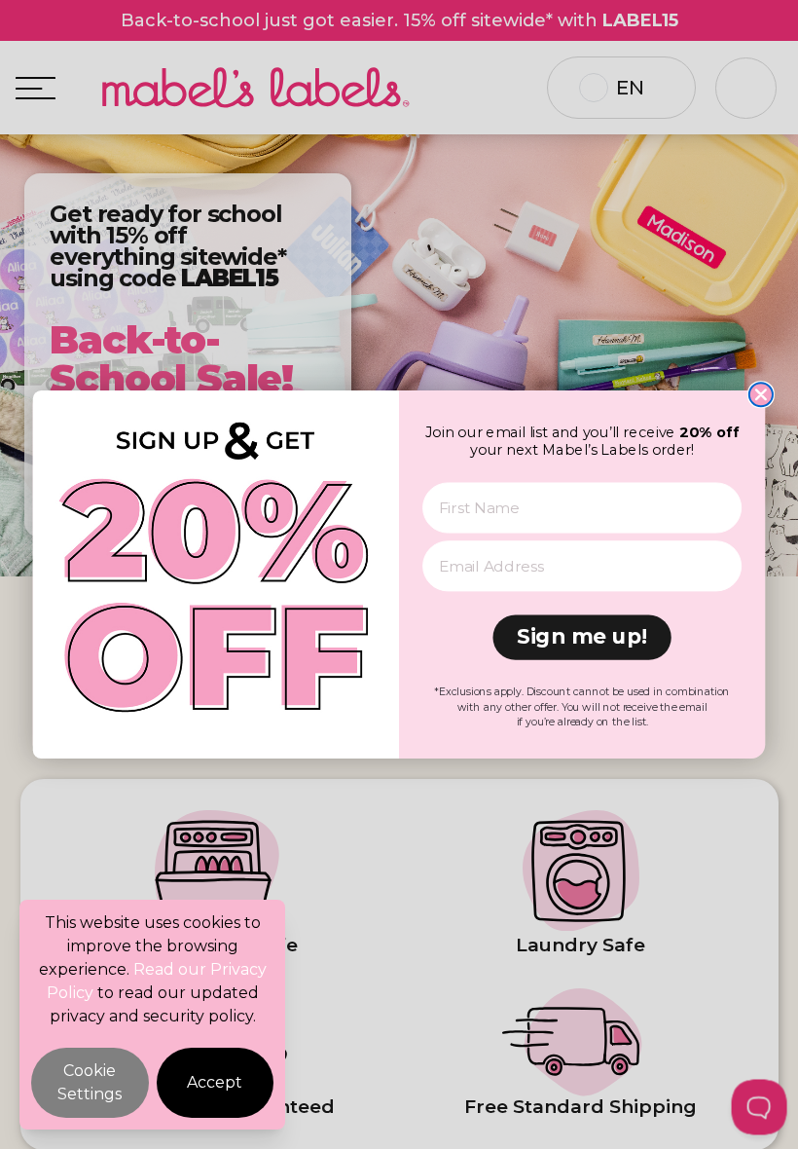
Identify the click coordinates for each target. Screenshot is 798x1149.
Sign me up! (582, 636)
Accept (214, 1082)
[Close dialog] (761, 394)
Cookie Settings (89, 1082)
